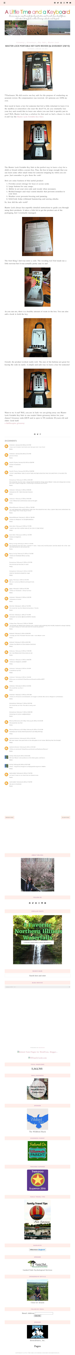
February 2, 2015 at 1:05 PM (26, 507)
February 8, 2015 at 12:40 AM (35, 720)
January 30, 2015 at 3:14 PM (23, 445)
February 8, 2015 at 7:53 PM (24, 782)
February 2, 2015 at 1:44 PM (25, 553)
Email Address (28, 1313)
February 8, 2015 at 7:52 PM (24, 773)
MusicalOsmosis (13, 507)
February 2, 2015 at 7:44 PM (23, 614)
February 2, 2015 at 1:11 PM (23, 526)
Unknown (12, 445)
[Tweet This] (38, 434)
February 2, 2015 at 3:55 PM (21, 579)
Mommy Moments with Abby (17, 720)
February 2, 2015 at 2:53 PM (24, 571)
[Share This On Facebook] (35, 434)
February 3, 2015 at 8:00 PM (23, 633)
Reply (11, 449)
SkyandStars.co (54, 1353)
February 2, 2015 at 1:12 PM (24, 535)
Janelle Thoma (13, 462)
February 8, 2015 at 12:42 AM (35, 729)
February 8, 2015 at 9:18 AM (27, 738)
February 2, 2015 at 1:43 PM (25, 543)
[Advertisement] (37, 836)
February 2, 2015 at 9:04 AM (25, 480)
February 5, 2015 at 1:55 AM (23, 668)
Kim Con (11, 606)
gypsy (11, 579)
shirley (11, 755)
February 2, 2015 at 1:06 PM (27, 517)
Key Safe (42, 42)
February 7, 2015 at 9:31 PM (24, 703)
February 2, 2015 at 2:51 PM (24, 562)
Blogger (41, 1047)
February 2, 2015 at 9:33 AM (23, 490)
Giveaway (20, 42)
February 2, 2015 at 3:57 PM (21, 588)
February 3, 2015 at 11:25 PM (23, 651)
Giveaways (32, 42)
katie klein (12, 526)
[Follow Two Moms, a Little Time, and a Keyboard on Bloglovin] (37, 1250)
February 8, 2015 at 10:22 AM (22, 755)
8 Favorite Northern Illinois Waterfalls (37, 942)
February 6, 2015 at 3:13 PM (23, 686)
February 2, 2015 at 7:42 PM (23, 606)
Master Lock (53, 42)
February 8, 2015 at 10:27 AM (22, 764)
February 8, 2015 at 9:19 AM (27, 747)
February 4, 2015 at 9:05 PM (23, 659)
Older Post (65, 817)
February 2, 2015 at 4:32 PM (23, 597)
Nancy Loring (13, 543)
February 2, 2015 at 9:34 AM (23, 498)
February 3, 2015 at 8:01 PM (22, 642)
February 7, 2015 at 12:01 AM (24, 694)
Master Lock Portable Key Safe (30, 117)
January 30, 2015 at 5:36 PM (26, 462)
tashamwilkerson (14, 738)
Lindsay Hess (13, 623)
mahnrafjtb (12, 773)
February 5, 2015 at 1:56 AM (23, 677)
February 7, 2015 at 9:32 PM (24, 712)
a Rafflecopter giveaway (15, 423)
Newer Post (9, 817)
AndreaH (11, 633)
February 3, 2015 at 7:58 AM (25, 623)
